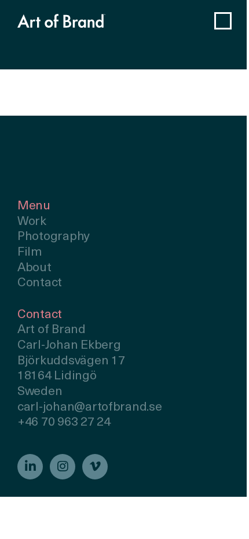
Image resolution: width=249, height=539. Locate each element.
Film (29, 252)
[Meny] (223, 20)
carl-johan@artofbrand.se (89, 407)
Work (31, 222)
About (34, 268)
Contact (39, 283)
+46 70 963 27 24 (64, 422)
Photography (53, 237)
